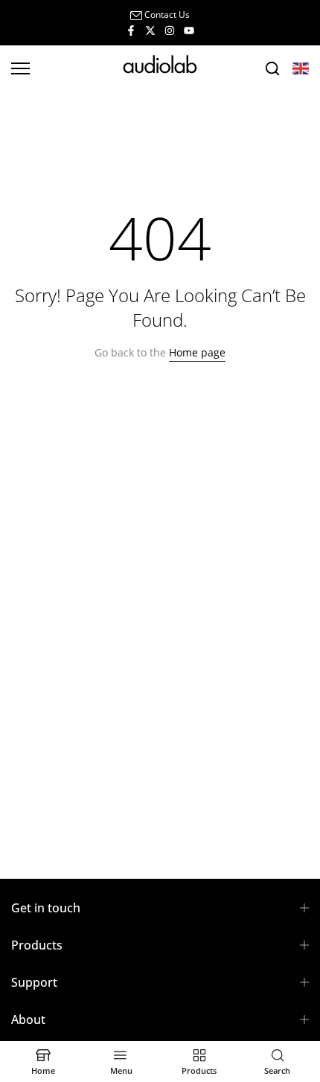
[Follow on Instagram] (170, 29)
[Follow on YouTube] (189, 29)
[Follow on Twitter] (150, 29)
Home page (197, 352)
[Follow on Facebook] (131, 29)
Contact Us (167, 14)
